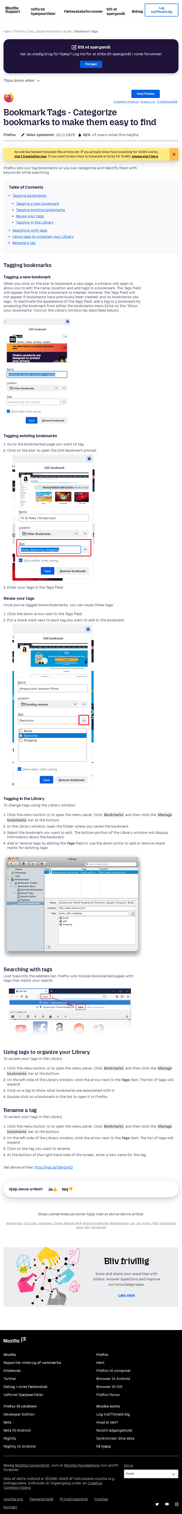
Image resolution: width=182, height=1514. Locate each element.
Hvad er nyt (147, 101)
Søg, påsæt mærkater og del (50, 31)
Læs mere (126, 1295)
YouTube (167, 1504)
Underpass (45, 1223)
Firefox (19, 31)
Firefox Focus (108, 1395)
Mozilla (15, 1340)
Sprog (128, 1465)
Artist (146, 1223)
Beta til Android (17, 1430)
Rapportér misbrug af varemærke (32, 1363)
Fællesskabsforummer (83, 11)
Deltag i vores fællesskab (25, 1387)
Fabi (86, 1227)
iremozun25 (98, 1227)
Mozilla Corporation (32, 1465)
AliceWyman (14, 1223)
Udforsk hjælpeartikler (43, 11)
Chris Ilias (30, 1223)
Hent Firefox (145, 94)
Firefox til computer (113, 1371)
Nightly (10, 1438)
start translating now (30, 156)
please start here (145, 156)
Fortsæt (91, 64)
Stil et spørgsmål (116, 11)
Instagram (176, 1504)
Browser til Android (113, 1379)
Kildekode (12, 1371)
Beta (7, 1422)
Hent (100, 1363)
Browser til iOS (109, 1387)
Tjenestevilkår (41, 1499)
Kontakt (10, 1507)
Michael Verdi (72, 1223)
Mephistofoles (119, 1223)
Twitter (10, 1379)
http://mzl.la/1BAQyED (54, 1167)
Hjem (7, 31)
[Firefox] (9, 98)
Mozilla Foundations (81, 1465)
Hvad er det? (107, 1422)
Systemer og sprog (126, 101)
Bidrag (137, 11)
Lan (132, 1223)
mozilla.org (13, 1499)
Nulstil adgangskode (114, 1430)
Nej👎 (67, 1189)
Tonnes (58, 1223)
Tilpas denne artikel (19, 80)
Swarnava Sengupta (96, 1223)
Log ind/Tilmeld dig (161, 10)
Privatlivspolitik (167, 101)
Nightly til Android (20, 1446)
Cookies (101, 1499)
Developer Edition (19, 1414)
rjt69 (155, 1223)
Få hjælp (103, 1446)
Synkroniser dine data (115, 1438)
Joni (138, 1223)
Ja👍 (52, 1189)
